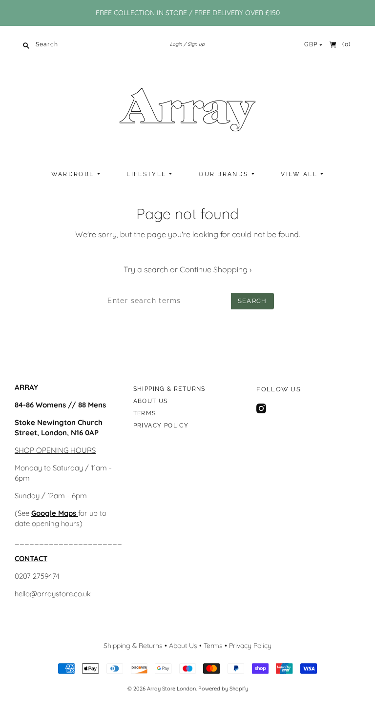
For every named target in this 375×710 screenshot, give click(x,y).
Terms (144, 413)
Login (176, 44)
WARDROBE (74, 174)
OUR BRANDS (224, 174)
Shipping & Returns (169, 388)
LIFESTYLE (147, 174)
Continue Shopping (215, 269)
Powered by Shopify (223, 688)
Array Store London (171, 688)
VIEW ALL (300, 174)
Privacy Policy (161, 425)
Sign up (196, 44)
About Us (150, 401)
